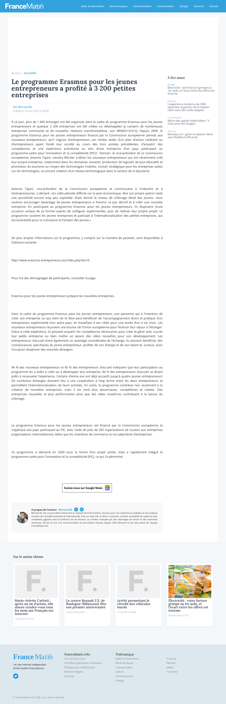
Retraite (213, 6)
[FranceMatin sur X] (15, 676)
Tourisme (172, 671)
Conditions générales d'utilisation (83, 662)
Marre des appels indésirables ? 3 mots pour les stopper (188, 122)
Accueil (15, 73)
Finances (199, 6)
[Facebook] (76, 509)
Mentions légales (73, 671)
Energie (184, 6)
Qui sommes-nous (74, 658)
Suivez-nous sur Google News (83, 488)
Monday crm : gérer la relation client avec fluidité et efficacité (190, 135)
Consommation (165, 6)
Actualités (30, 73)
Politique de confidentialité (79, 667)
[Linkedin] (82, 509)
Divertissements (142, 6)
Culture (119, 671)
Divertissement (124, 676)
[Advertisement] (113, 46)
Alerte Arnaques (119, 6)
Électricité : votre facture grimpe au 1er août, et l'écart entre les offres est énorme (191, 90)
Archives (69, 676)
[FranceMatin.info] (24, 6)
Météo (170, 667)
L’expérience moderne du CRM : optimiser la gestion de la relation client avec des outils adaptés (188, 107)
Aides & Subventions (92, 6)
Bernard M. (25, 107)
